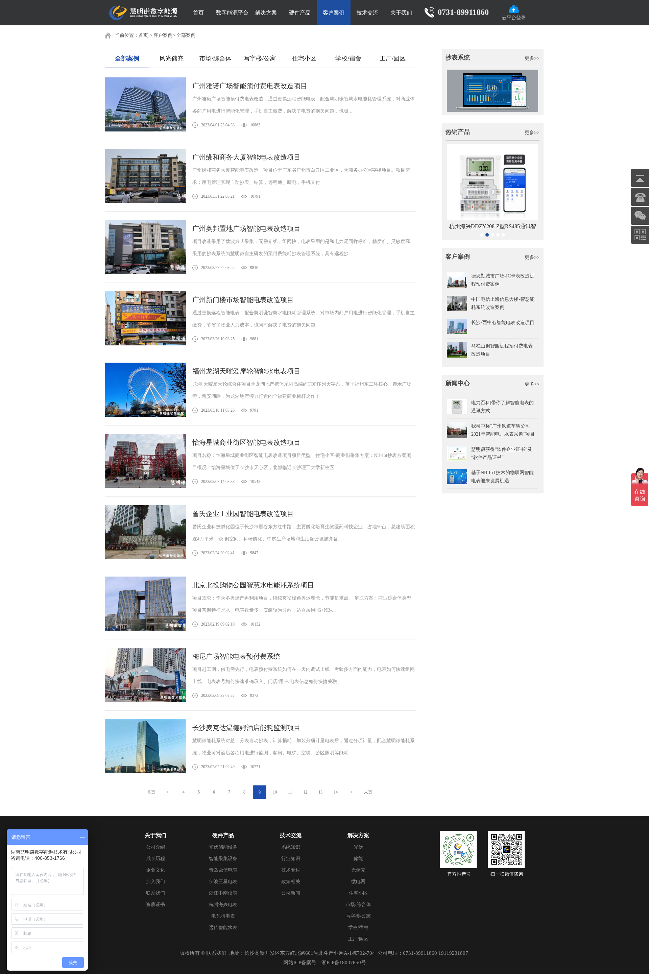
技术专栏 (290, 870)
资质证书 (155, 904)
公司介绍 (155, 847)
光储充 (358, 870)
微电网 (358, 881)
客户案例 (333, 13)
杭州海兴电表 (223, 904)
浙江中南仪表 (223, 893)
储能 (358, 858)
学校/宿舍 (348, 58)
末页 (368, 792)
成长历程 (155, 858)
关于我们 (401, 13)
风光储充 (171, 58)
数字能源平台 (232, 13)
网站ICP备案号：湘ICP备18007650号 (324, 962)
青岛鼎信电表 (223, 870)
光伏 (358, 847)
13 (320, 792)
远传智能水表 (223, 927)
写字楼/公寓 (260, 58)
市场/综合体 (215, 58)
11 (290, 792)
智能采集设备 (223, 858)
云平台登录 (514, 17)
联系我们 (155, 893)
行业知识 (290, 858)
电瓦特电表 (223, 916)
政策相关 (290, 881)
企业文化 (155, 870)
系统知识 (290, 847)
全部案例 (185, 35)
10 (275, 792)
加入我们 (155, 881)
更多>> (532, 58)
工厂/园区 (393, 58)
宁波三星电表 (223, 881)
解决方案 (266, 13)
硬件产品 (300, 13)
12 (305, 792)
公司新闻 (290, 893)
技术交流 (367, 13)
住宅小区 (304, 58)
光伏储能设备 (223, 847)
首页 (198, 13)
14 (336, 792)
